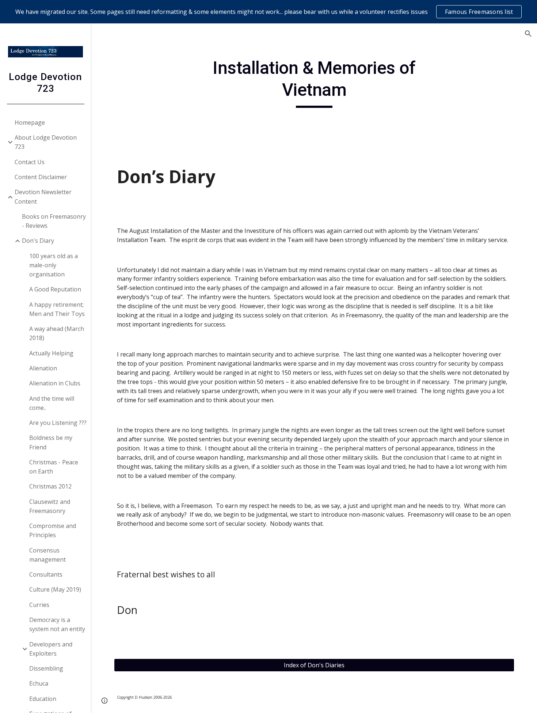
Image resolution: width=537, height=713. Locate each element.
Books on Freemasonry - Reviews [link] (54, 221)
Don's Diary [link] (38, 241)
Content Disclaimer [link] (41, 177)
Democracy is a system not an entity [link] (57, 624)
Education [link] (42, 699)
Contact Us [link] (30, 162)
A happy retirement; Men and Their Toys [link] (57, 309)
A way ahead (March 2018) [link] (56, 333)
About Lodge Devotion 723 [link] (46, 142)
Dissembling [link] (46, 668)
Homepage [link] (30, 122)
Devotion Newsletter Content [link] (43, 196)
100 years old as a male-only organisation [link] (53, 265)
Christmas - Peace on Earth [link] (53, 466)
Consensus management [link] (47, 554)
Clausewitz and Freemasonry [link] (49, 506)
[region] (268, 11)
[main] (314, 82)
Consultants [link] (45, 574)
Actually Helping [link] (51, 353)
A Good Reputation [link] (55, 289)
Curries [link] (39, 605)
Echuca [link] (38, 683)
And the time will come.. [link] (51, 403)
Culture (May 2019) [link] (55, 589)
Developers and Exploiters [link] (50, 648)
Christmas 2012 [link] (50, 486)
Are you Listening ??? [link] (58, 423)
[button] (528, 33)
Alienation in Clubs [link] (54, 383)
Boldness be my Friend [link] (50, 442)
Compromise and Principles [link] (52, 530)
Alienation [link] (43, 368)
